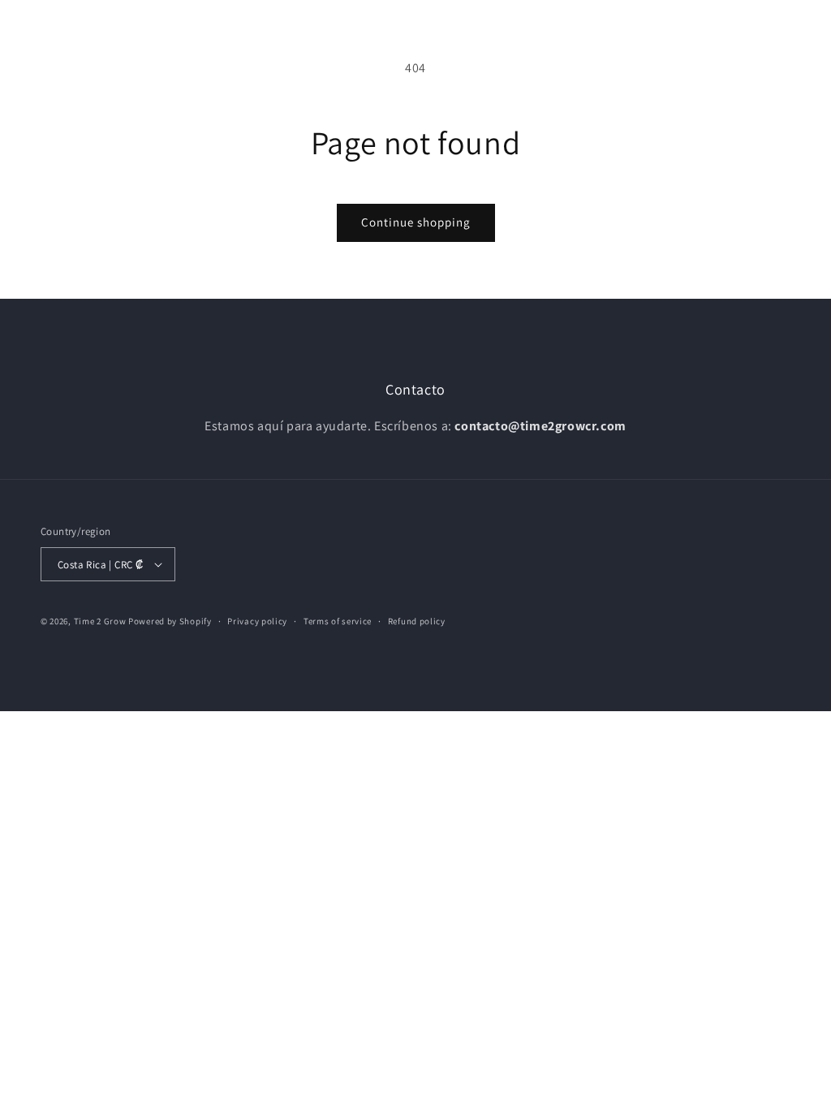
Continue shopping (416, 222)
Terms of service (338, 621)
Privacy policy (257, 621)
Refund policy (417, 621)
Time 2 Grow (100, 621)
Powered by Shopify (170, 621)
